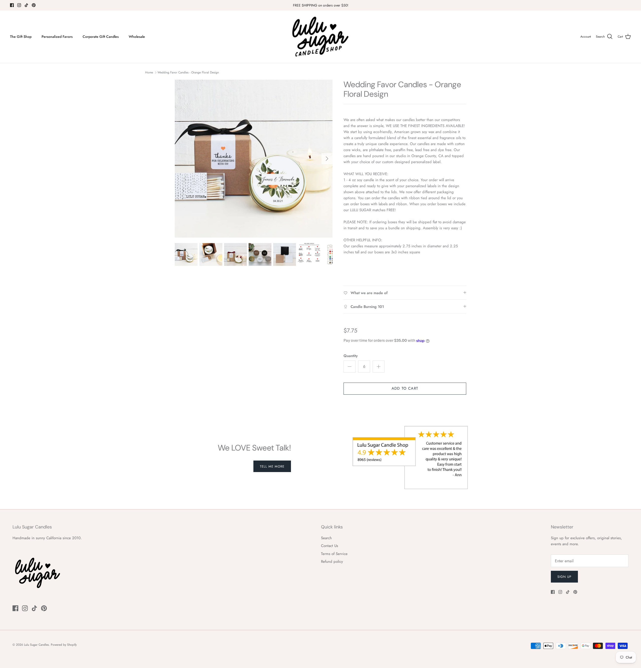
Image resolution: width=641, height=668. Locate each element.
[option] (254, 159)
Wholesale (137, 36)
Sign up (564, 576)
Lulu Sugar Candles (36, 644)
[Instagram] (19, 5)
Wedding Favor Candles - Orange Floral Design (188, 72)
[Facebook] (12, 5)
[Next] (327, 158)
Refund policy (332, 561)
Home (149, 72)
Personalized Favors (57, 36)
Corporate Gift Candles (101, 36)
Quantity (351, 356)
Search (326, 538)
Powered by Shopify (64, 644)
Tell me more (272, 466)
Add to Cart (405, 388)
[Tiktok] (26, 5)
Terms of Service (334, 553)
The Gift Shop (21, 36)
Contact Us (329, 545)
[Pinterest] (34, 5)
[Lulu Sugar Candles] (320, 37)
